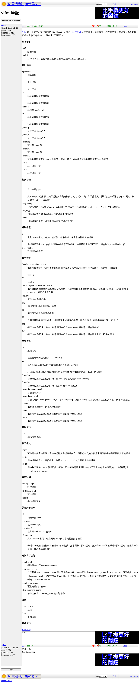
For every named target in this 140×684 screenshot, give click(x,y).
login (131, 4)
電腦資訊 (17, 4)
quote (125, 26)
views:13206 (6, 680)
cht (9, 4)
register (136, 4)
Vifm (24, 32)
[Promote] (93, 26)
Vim (38, 4)
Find (114, 4)
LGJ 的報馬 (76, 32)
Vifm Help (26, 629)
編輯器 (30, 4)
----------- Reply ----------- (11, 20)
